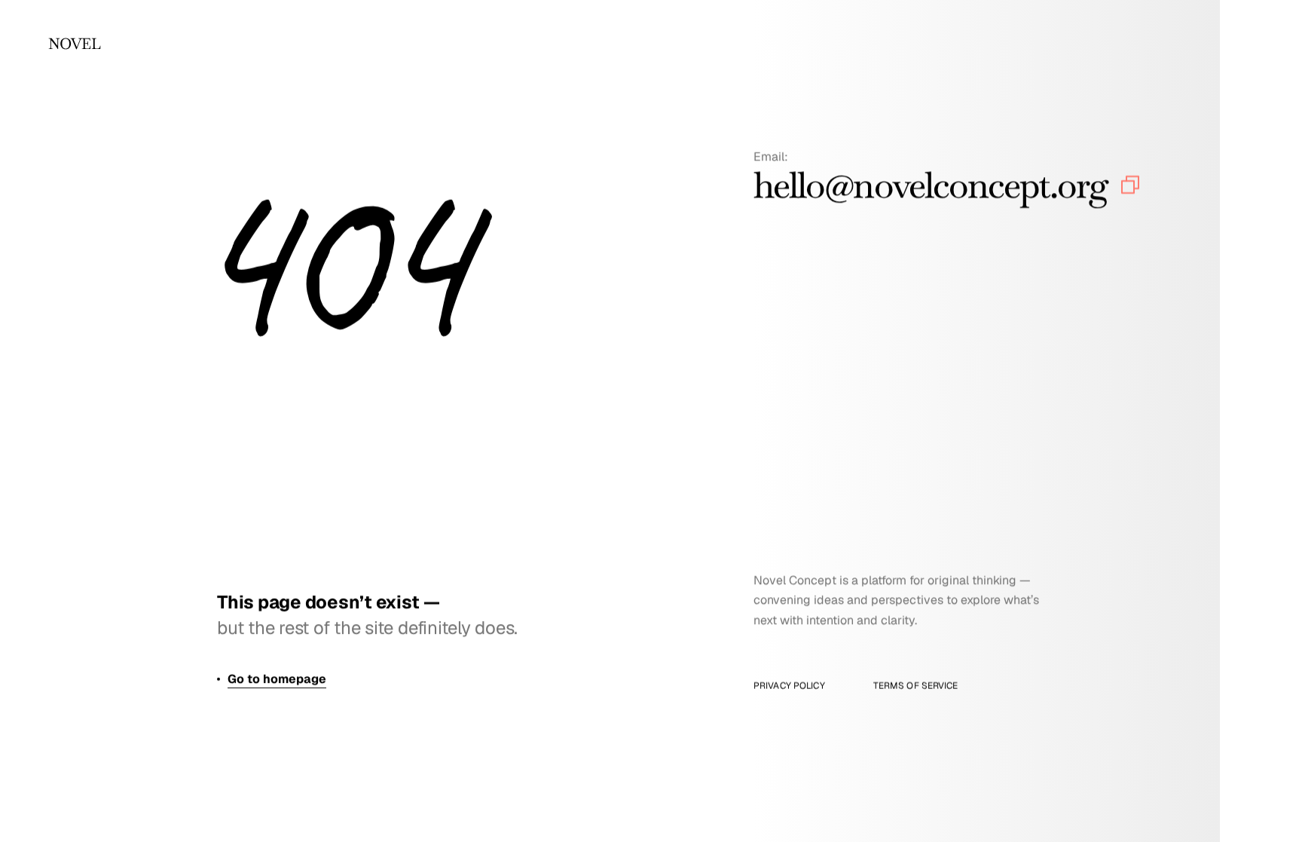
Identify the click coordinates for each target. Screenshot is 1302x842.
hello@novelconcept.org (930, 185)
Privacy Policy (789, 686)
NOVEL (74, 44)
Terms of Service (915, 686)
